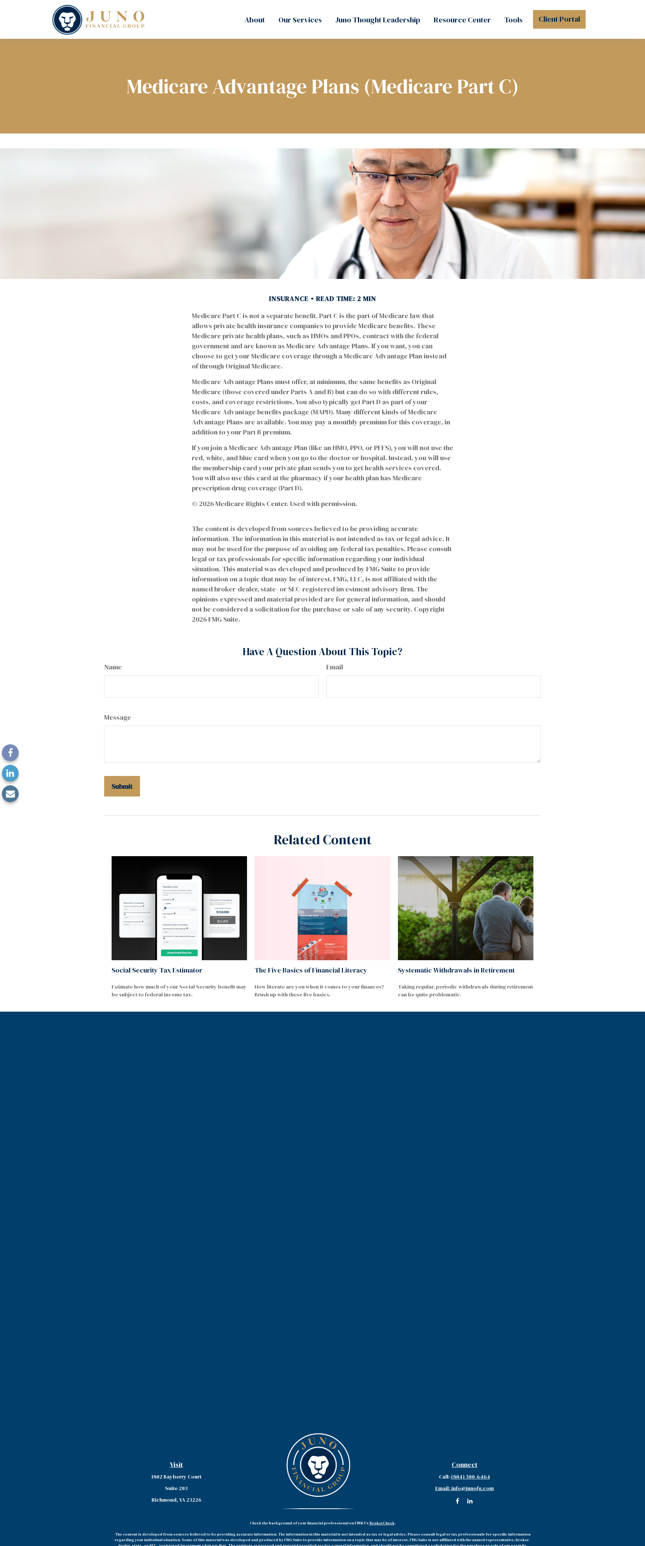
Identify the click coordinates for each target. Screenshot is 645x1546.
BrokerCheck (382, 1523)
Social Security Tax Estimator (157, 970)
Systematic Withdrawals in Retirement (456, 970)
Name (113, 667)
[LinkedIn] (10, 773)
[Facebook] (10, 752)
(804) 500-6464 (470, 1476)
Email (334, 667)
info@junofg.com (464, 1488)
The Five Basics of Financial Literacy (311, 970)
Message (117, 717)
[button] (255, 19)
